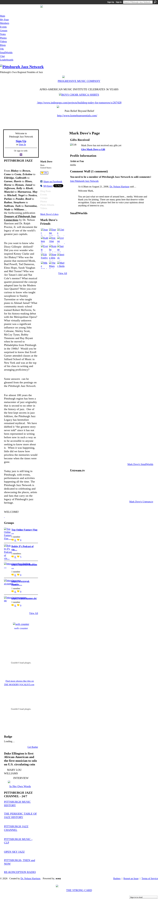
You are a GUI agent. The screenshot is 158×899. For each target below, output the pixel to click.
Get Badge (32, 747)
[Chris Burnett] (61, 232)
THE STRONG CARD (79, 890)
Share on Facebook (52, 181)
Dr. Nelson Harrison (119, 186)
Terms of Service (149, 878)
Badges (117, 878)
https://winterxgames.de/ (24, 598)
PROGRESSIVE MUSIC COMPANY (79, 81)
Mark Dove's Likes (49, 214)
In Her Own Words (20, 786)
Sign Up (110, 2)
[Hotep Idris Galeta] (52, 256)
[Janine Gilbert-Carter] (61, 248)
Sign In (119, 2)
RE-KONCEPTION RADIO (20, 872)
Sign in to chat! (136, 897)
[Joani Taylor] (44, 232)
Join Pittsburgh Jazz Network (84, 181)
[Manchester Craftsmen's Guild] (4, 516)
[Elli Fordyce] (44, 256)
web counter (21, 628)
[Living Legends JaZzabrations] (61, 240)
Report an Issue (131, 878)
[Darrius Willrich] (52, 232)
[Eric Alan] (52, 240)
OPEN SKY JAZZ (14, 851)
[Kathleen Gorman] (44, 240)
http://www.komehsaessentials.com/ (77, 115)
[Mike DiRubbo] (44, 265)
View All (33, 613)
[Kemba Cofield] (52, 248)
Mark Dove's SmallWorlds (140, 464)
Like (45, 173)
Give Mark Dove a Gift (93, 149)
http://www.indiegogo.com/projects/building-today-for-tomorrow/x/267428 (79, 102)
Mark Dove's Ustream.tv (141, 501)
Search (155, 2)
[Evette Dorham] (44, 248)
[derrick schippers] (61, 256)
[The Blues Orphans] (52, 265)
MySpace (48, 186)
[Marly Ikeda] (61, 265)
